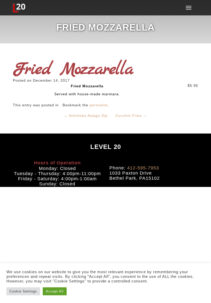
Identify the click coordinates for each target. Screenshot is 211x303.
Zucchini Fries (131, 115)
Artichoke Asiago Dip (86, 115)
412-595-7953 (143, 168)
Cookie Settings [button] (23, 291)
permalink (99, 105)
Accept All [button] (55, 291)
